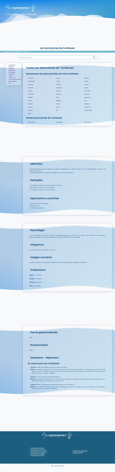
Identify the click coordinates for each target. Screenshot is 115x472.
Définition (11, 67)
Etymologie (12, 72)
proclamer (59, 88)
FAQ (10, 83)
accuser (58, 84)
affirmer (86, 84)
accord (58, 107)
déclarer (86, 78)
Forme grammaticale (15, 79)
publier (86, 88)
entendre (30, 88)
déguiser (58, 100)
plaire (29, 113)
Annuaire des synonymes (80, 451)
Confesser (26, 51)
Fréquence (12, 74)
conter (30, 100)
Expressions (12, 70)
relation (30, 110)
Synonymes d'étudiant (37, 455)
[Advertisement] (57, 35)
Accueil (5, 51)
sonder (30, 91)
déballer (30, 97)
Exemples (11, 68)
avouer (58, 78)
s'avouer (30, 107)
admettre (31, 78)
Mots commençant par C (15, 51)
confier (58, 81)
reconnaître (31, 81)
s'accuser (87, 94)
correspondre (88, 110)
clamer (58, 104)
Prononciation (13, 81)
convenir (58, 91)
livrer (85, 100)
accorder (30, 84)
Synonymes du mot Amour (38, 450)
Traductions (12, 77)
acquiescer (87, 97)
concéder (31, 94)
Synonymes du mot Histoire (39, 452)
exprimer (86, 104)
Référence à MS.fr (78, 453)
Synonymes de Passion (37, 448)
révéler (86, 81)
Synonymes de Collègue (38, 453)
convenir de (87, 107)
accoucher (87, 91)
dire (57, 110)
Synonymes (12, 65)
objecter (30, 104)
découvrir (58, 94)
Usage (10, 76)
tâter (57, 97)
